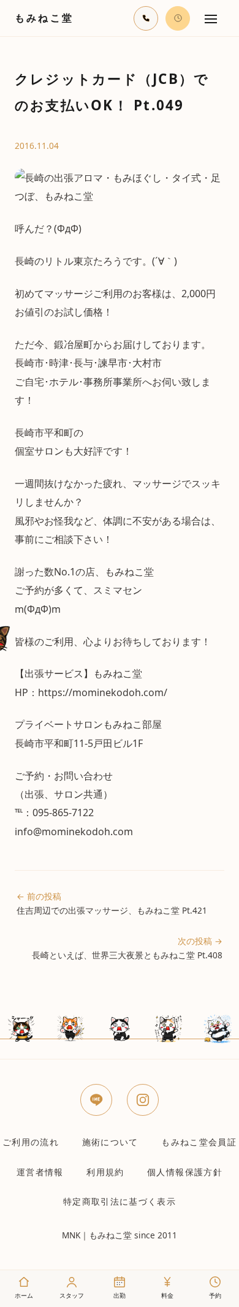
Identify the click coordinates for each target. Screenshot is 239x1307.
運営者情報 (40, 1172)
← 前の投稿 (112, 903)
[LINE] (96, 1100)
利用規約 (105, 1172)
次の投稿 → (127, 948)
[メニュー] (210, 18)
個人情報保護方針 (184, 1172)
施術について (110, 1142)
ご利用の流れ (30, 1142)
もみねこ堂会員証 (199, 1142)
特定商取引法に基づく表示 (119, 1201)
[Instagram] (143, 1100)
